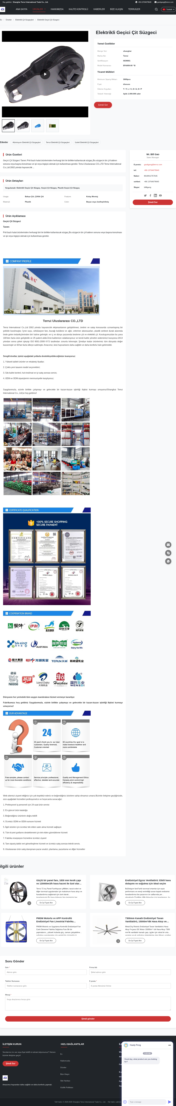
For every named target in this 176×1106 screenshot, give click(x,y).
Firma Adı (93, 967)
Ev (1, 20)
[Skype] (168, 553)
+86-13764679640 (151, 170)
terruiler (134, 9)
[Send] (169, 1102)
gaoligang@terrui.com (165, 2)
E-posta (93, 981)
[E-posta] (168, 545)
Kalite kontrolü (78, 9)
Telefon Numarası (12, 981)
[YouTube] (160, 195)
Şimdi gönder (88, 1019)
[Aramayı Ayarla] (156, 9)
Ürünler (38, 9)
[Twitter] (145, 195)
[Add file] (125, 1102)
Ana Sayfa (21, 9)
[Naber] (168, 561)
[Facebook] (150, 195)
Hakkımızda (57, 9)
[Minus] (169, 1045)
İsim (7, 967)
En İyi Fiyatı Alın (46, 903)
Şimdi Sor (153, 202)
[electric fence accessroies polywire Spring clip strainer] (45, 74)
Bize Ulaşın (116, 9)
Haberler (99, 9)
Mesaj (8, 995)
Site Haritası (65, 1081)
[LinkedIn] (155, 195)
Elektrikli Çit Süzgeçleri (24, 20)
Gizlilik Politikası (66, 1087)
